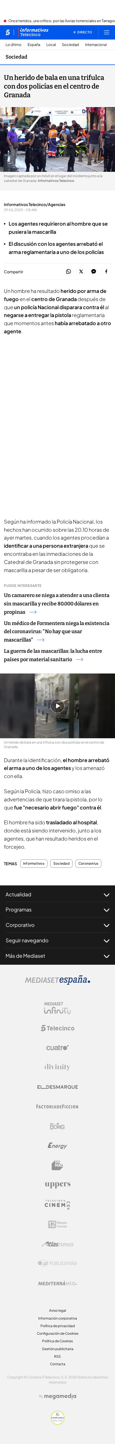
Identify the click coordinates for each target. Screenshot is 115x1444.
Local (51, 45)
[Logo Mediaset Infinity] (57, 1008)
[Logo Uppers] (57, 1185)
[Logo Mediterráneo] (57, 1283)
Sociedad (70, 45)
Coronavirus (88, 863)
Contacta (57, 1364)
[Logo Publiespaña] (57, 1263)
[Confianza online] (57, 1423)
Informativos (33, 863)
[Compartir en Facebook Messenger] (94, 272)
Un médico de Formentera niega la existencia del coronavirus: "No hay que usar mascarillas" (56, 631)
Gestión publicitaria (57, 1349)
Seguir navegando (27, 940)
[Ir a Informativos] (33, 32)
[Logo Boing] (57, 1126)
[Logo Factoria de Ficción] (57, 1107)
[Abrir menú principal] (106, 32)
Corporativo (20, 925)
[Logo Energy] (57, 1146)
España (34, 45)
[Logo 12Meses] (57, 1224)
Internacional (96, 45)
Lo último (13, 45)
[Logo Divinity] (57, 1067)
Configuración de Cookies (57, 1333)
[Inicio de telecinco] (8, 32)
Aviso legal (57, 1310)
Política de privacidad (57, 1326)
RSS (57, 1356)
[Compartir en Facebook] (106, 272)
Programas (19, 909)
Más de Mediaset (25, 955)
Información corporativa (57, 1318)
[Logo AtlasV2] (57, 1244)
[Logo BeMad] (57, 1165)
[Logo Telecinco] (57, 1028)
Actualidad (18, 894)
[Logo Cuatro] (57, 1048)
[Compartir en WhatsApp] (68, 272)
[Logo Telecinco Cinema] (57, 1205)
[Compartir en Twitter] (81, 272)
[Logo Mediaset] (57, 983)
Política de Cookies (57, 1341)
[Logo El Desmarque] (57, 1087)
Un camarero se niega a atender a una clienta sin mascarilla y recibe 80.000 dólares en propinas (56, 603)
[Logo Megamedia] (60, 1396)
